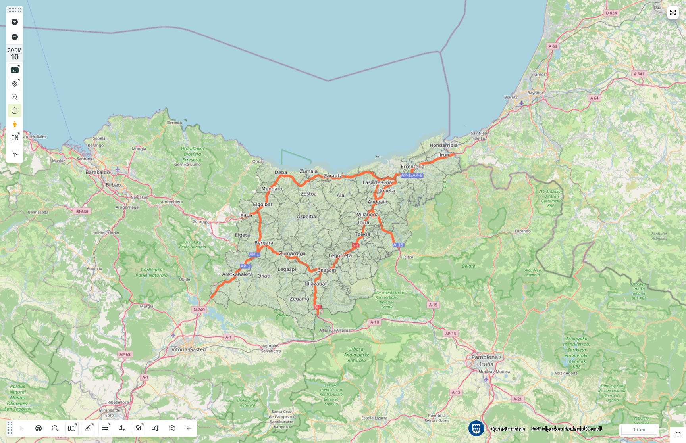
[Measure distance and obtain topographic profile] (88, 428)
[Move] (14, 110)
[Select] (22, 428)
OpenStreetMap (508, 429)
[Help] (172, 428)
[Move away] (14, 37)
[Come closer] (14, 22)
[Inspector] (38, 428)
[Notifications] (155, 428)
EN (15, 138)
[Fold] (14, 154)
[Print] (138, 428)
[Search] (55, 428)
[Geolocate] (14, 83)
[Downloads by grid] (105, 428)
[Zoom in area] (14, 97)
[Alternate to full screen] (673, 12)
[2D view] (14, 70)
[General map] (678, 435)
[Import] (122, 428)
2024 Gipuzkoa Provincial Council (566, 429)
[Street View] (14, 124)
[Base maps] (72, 428)
